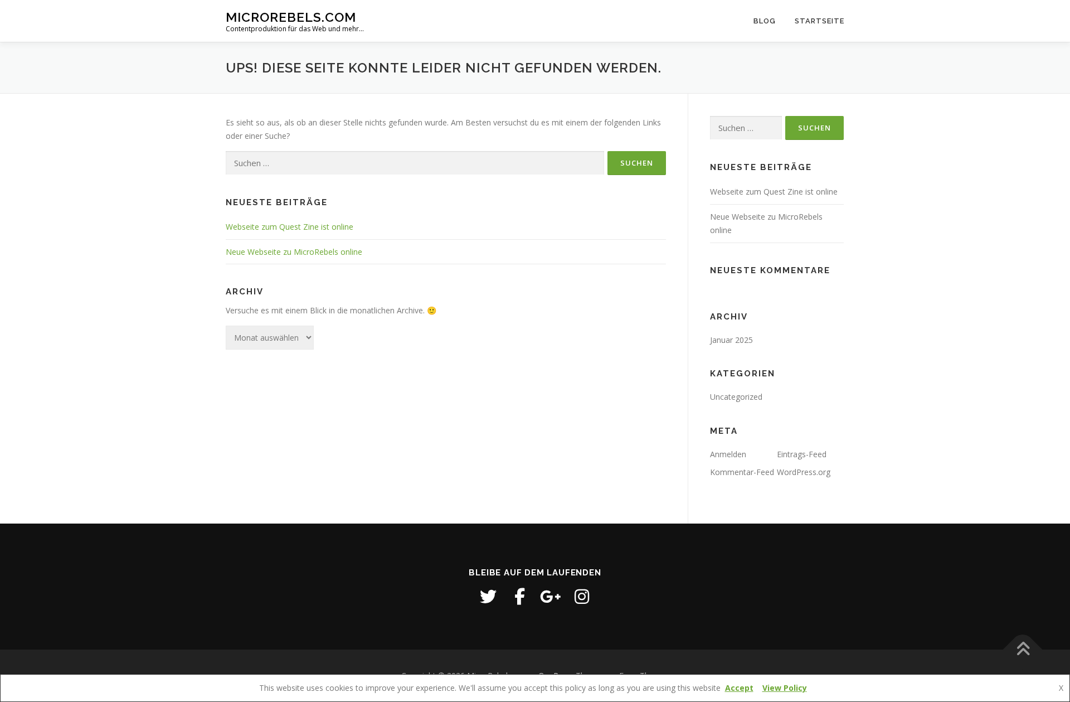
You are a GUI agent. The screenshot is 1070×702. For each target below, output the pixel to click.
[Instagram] (581, 596)
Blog (764, 21)
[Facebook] (519, 596)
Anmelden (728, 454)
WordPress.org (803, 472)
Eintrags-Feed (801, 454)
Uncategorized (736, 396)
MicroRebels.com (291, 17)
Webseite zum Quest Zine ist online (289, 226)
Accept (739, 687)
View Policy (784, 687)
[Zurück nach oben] (1023, 650)
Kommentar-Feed (742, 472)
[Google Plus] (550, 596)
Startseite (819, 21)
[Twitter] (488, 596)
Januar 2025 (731, 340)
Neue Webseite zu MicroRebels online (294, 251)
